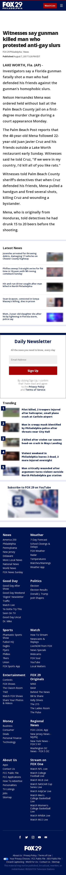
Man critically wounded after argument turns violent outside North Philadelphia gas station (42, 472)
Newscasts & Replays (37, 640)
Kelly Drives (36, 700)
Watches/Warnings (40, 563)
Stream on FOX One (38, 762)
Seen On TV (9, 613)
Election (34, 585)
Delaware (8, 555)
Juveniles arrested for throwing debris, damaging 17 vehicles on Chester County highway (20, 256)
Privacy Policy (37, 386)
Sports (8, 630)
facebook (20, 837)
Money (8, 721)
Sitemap (7, 797)
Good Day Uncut (12, 617)
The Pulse (35, 712)
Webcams (35, 654)
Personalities (10, 785)
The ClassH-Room (13, 688)
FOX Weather (37, 550)
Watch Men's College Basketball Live (40, 798)
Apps (5, 764)
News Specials (38, 650)
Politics (35, 581)
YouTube (35, 662)
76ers (6, 658)
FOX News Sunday (13, 572)
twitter (26, 837)
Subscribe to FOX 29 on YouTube (29, 487)
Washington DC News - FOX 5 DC (39, 750)
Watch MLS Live (39, 819)
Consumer (8, 729)
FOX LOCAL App (39, 729)
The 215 (34, 704)
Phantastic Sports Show (12, 636)
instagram (33, 837)
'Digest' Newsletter (13, 596)
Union (6, 662)
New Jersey (9, 551)
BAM (33, 688)
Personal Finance (12, 738)
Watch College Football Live (38, 774)
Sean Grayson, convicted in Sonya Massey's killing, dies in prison (21, 300)
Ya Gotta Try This (12, 609)
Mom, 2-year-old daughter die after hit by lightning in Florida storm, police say (22, 316)
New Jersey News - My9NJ (40, 735)
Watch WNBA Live (40, 815)
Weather (36, 535)
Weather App (37, 567)
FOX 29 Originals (37, 677)
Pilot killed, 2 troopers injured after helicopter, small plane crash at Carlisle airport (41, 413)
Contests (8, 679)
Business (8, 725)
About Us (10, 760)
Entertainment (14, 675)
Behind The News (40, 692)
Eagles (6, 646)
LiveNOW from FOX (41, 646)
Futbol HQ (8, 641)
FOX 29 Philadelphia (12, 51)
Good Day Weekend (14, 592)
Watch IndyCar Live (40, 791)
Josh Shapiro (37, 597)
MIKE (33, 683)
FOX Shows (9, 683)
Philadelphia (9, 543)
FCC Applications (12, 777)
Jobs (5, 793)
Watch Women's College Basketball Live (40, 808)
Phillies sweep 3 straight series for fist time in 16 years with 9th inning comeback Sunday (23, 271)
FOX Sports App (11, 666)
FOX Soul (35, 658)
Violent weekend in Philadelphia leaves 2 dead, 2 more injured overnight (40, 457)
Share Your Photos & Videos (13, 701)
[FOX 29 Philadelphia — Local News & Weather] (12, 5)
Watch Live (50, 6)
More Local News (12, 560)
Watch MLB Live (39, 780)
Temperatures (38, 559)
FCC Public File (11, 772)
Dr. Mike (7, 621)
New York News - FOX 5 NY (39, 742)
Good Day (10, 581)
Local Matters (38, 666)
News (26, 51)
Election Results (39, 589)
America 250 (9, 539)
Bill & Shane (36, 696)
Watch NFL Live (39, 768)
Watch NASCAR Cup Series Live (41, 785)
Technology (9, 742)
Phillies (6, 654)
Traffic (6, 601)
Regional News (37, 723)
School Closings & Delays (40, 545)
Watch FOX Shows (13, 696)
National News (11, 564)
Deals (6, 734)
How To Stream (39, 634)
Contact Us (9, 768)
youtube (39, 837)
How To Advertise (12, 781)
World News (9, 568)
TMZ (5, 692)
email (46, 837)
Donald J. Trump (39, 593)
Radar (33, 554)
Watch (35, 630)
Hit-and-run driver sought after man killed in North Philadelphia (22, 285)
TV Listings (9, 789)
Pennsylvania (10, 547)
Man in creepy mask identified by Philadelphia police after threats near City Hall (41, 428)
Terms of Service (35, 389)
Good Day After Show (11, 587)
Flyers (6, 650)
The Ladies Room (40, 708)
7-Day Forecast (38, 539)
